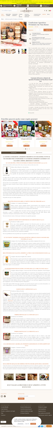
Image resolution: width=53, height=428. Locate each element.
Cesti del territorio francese (27, 15)
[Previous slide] (1, 51)
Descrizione (13, 152)
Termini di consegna (42, 407)
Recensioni (39, 152)
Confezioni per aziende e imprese (45, 415)
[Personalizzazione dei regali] (30, 39)
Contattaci (3, 415)
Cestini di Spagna (20, 15)
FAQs (2, 413)
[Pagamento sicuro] (30, 43)
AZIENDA (44, 14)
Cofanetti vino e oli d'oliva (37, 15)
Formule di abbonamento (25, 407)
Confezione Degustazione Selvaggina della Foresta (26, 139)
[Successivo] (29, 148)
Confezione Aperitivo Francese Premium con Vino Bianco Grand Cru (43, 139)
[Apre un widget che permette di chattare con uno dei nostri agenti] (49, 426)
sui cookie (22, 421)
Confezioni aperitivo (14, 15)
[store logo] (26, 10)
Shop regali (2, 15)
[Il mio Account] (44, 10)
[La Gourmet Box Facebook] (5, 396)
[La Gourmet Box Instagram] (2, 396)
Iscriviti (21, 398)
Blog (48, 14)
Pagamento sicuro (42, 411)
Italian (2, 421)
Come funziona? (4, 409)
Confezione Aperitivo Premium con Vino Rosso (14, 19)
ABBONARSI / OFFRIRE (8, 15)
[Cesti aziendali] (41, 6)
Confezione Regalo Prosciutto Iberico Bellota (9, 139)
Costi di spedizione (42, 409)
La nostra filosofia (4, 407)
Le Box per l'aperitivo (24, 413)
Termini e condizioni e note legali (8, 411)
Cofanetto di (26, 411)
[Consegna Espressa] (30, 34)
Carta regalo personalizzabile (44, 413)
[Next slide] (26, 51)
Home (2, 19)
